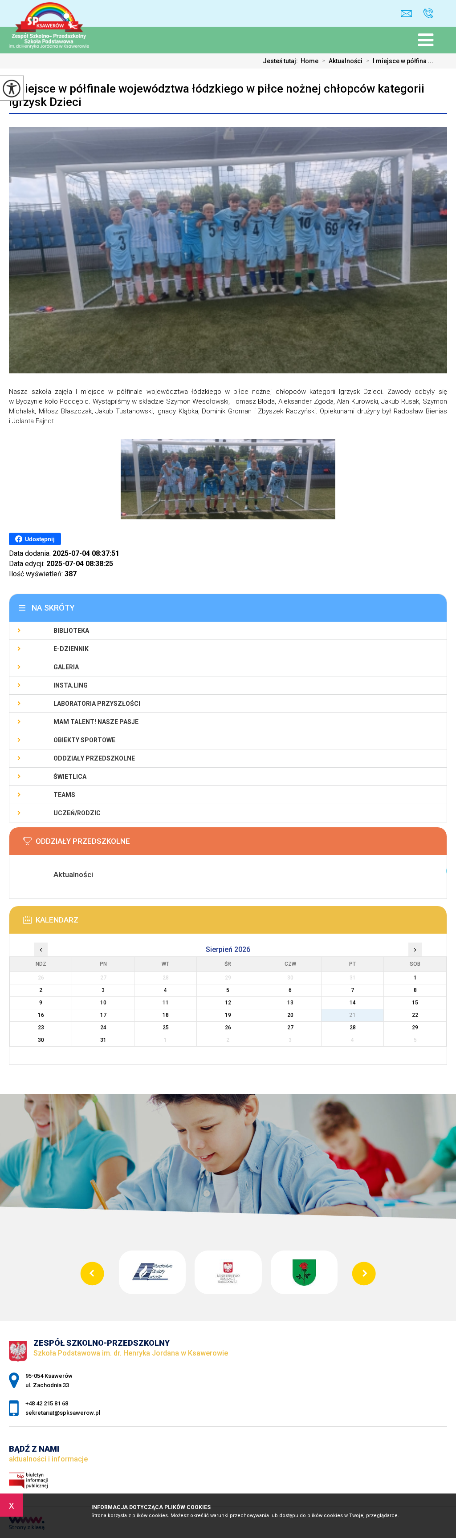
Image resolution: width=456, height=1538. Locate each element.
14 (353, 1003)
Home (309, 61)
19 (228, 1015)
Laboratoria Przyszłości (96, 703)
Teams (64, 794)
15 (415, 1003)
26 (228, 1027)
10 (103, 1003)
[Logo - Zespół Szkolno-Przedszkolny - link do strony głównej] (56, 17)
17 (103, 1015)
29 (415, 1027)
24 (103, 1027)
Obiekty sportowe (84, 740)
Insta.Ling (70, 685)
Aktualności (342, 61)
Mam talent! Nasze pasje (95, 721)
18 (166, 1015)
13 (290, 1003)
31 (103, 1040)
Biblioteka (71, 630)
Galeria (66, 667)
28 (353, 1027)
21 (353, 1015)
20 (290, 1015)
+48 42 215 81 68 (424, 13)
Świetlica (69, 776)
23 (41, 1027)
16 (41, 1015)
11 (166, 1003)
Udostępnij (40, 539)
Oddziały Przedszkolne (94, 758)
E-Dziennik (71, 648)
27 (290, 1027)
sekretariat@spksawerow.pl (408, 13)
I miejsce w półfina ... (399, 61)
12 (228, 1003)
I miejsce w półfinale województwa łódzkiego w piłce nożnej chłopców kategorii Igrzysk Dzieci (216, 95)
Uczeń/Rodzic (77, 813)
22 (415, 1015)
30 (41, 1040)
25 (166, 1027)
